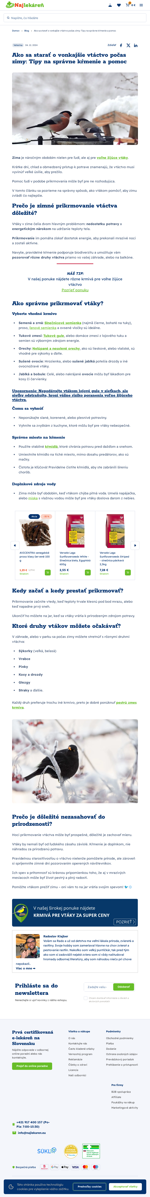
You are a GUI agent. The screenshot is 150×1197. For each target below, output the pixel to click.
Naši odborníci (77, 1075)
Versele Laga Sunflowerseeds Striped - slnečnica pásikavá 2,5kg (114, 558)
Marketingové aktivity (124, 1107)
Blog (27, 30)
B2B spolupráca (121, 1091)
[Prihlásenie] (110, 5)
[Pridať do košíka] (48, 572)
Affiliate (116, 1097)
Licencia (73, 1070)
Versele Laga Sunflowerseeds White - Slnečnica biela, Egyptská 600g (75, 558)
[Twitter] (128, 45)
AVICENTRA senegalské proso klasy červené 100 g (35, 556)
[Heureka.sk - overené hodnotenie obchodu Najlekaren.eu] (71, 1151)
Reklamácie (75, 1059)
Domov (16, 30)
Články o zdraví (77, 1064)
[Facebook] (121, 45)
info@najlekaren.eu (32, 1133)
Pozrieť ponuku (75, 290)
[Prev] (15, 545)
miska (33, 498)
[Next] (135, 545)
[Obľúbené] (119, 5)
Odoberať (124, 986)
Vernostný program (80, 1054)
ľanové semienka (42, 328)
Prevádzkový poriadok (120, 1059)
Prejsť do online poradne (32, 1066)
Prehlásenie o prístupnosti (122, 1064)
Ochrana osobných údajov (122, 1054)
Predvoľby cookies (90, 1186)
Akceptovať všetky (125, 1186)
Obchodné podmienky (119, 1038)
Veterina (18, 45)
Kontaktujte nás (77, 1043)
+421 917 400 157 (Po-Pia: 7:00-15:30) (33, 1124)
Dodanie (111, 1048)
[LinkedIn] (136, 45)
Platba (110, 1043)
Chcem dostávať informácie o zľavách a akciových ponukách (109, 1000)
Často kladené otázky (81, 1048)
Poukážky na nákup (123, 1102)
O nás (71, 1038)
